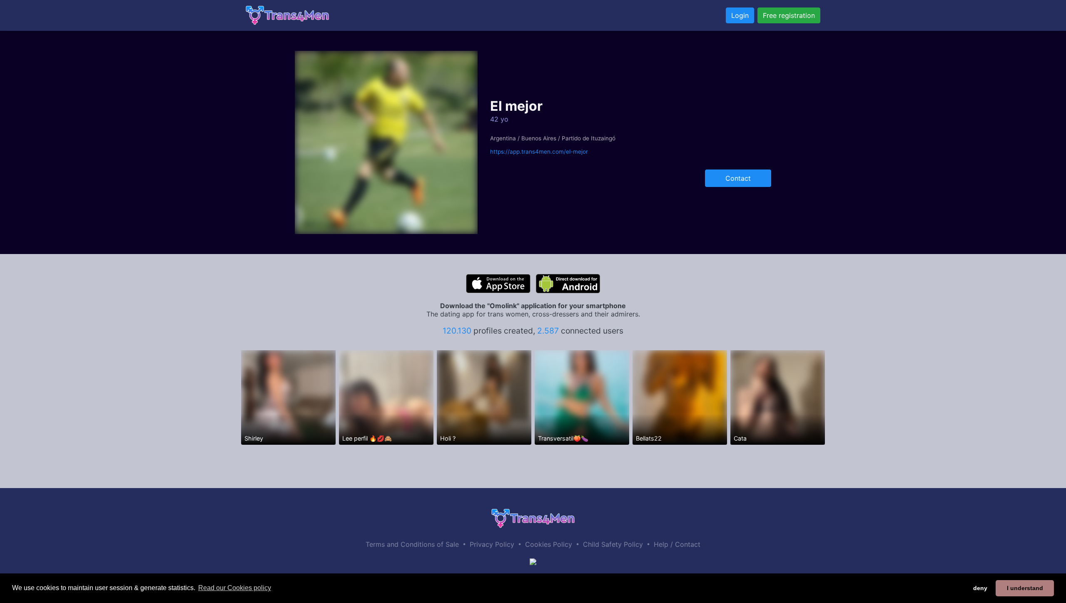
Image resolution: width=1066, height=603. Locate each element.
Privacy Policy (492, 544)
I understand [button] (1025, 588)
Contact (738, 178)
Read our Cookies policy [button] (234, 587)
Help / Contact (677, 544)
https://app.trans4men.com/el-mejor (539, 151)
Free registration (789, 15)
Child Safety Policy (613, 544)
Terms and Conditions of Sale (412, 544)
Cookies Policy (548, 544)
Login (740, 15)
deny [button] (980, 588)
